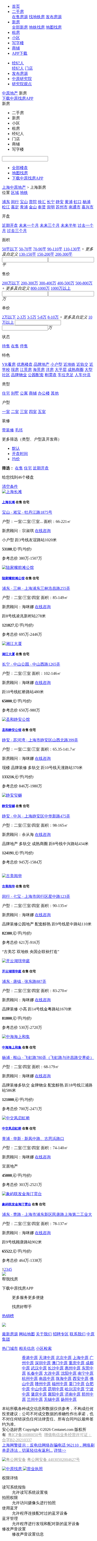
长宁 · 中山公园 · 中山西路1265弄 (31, 664)
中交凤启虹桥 (11, 1128)
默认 (16, 448)
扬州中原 (69, 1399)
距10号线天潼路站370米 (62, 768)
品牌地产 (41, 364)
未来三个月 (50, 225)
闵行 (15, 202)
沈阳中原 (69, 1373)
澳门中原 (60, 1363)
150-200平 (45, 254)
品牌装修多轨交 (16, 1085)
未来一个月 (29, 225)
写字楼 (18, 43)
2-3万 (21, 317)
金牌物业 (39, 1085)
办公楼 (44, 393)
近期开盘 (10, 225)
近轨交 (82, 364)
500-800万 (84, 283)
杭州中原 (30, 1378)
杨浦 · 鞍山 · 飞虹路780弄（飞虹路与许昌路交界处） (48, 1057)
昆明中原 (56, 1389)
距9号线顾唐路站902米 (22, 1242)
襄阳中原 (56, 1394)
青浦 (24, 207)
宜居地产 (10, 1166)
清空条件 (10, 486)
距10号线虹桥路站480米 (23, 692)
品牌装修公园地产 (18, 924)
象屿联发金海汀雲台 (16, 1204)
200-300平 (63, 254)
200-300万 (29, 283)
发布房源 (54, 17)
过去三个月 (17, 230)
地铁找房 (37, 27)
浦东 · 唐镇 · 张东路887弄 (24, 981)
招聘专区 (61, 1334)
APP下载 (19, 53)
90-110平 (54, 249)
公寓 (24, 393)
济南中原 (73, 1394)
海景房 (39, 369)
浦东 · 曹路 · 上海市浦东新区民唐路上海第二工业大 (47, 1214)
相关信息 (27, 1348)
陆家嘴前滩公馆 (13, 578)
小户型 (56, 364)
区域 (15, 192)
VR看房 (9, 364)
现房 (15, 369)
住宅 (6, 393)
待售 (6, 346)
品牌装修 (19, 768)
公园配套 (36, 375)
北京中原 (64, 1358)
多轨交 (34, 768)
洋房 (50, 369)
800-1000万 (40, 288)
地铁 (24, 192)
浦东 (6, 202)
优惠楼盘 (25, 364)
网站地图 (27, 1334)
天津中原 (47, 1358)
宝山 (24, 202)
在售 (15, 346)
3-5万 (31, 317)
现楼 (6, 768)
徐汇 (42, 202)
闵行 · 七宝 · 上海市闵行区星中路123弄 (36, 896)
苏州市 (62, 207)
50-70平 (25, 249)
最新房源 (10, 1334)
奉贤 (42, 207)
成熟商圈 (76, 369)
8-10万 (53, 317)
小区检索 (44, 1348)
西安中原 (81, 1378)
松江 (6, 207)
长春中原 (35, 1373)
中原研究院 (22, 79)
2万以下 (9, 317)
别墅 (15, 393)
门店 (29, 68)
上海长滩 (8, 502)
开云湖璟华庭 (11, 971)
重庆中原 (77, 1363)
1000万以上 (61, 288)
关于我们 (44, 1334)
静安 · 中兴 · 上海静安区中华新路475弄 (36, 816)
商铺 (16, 48)
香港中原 (30, 1358)
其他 (55, 393)
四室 (33, 411)
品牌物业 (19, 375)
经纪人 (18, 63)
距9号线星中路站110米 (72, 924)
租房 (16, 32)
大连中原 (52, 1373)
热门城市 (10, 1348)
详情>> (60, 1450)
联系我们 (78, 1334)
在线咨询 (43, 531)
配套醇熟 (43, 924)
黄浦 (69, 202)
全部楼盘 (20, 168)
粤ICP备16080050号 (25, 1435)
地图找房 (54, 27)
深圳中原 (43, 1363)
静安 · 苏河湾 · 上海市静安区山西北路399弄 (40, 740)
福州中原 (60, 1384)
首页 (16, 6)
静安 (60, 202)
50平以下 (10, 249)
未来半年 (69, 225)
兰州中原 (35, 1399)
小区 (16, 38)
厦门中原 (77, 1384)
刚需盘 (51, 375)
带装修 (8, 430)
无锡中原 (52, 1399)
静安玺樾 (8, 806)
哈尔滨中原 (75, 1389)
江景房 (26, 369)
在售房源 (20, 17)
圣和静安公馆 (11, 730)
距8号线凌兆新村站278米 (24, 616)
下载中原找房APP (17, 98)
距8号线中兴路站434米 (69, 844)
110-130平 (72, 249)
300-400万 (47, 283)
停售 (24, 346)
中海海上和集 (11, 1047)
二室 (15, 411)
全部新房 (20, 27)
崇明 (51, 207)
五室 (42, 411)
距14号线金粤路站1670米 (50, 1009)
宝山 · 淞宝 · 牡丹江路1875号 (27, 512)
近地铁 (69, 364)
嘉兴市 (88, 207)
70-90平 (39, 249)
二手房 (18, 11)
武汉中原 (39, 1368)
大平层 (61, 369)
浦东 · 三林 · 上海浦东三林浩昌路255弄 (36, 588)
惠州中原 (73, 1368)
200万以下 (11, 283)
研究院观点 (22, 84)
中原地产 (10, 93)
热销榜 (8, 1316)
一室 (6, 411)
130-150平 (27, 254)
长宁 (51, 202)
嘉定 (15, 207)
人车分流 (83, 375)
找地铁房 (37, 17)
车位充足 (66, 375)
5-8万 (42, 317)
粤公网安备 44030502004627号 (53, 1459)
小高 (23, 1009)
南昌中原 (47, 1378)
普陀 (33, 202)
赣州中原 (43, 1384)
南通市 (75, 207)
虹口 (78, 202)
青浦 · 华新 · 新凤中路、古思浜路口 (33, 1138)
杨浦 (87, 202)
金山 (33, 207)
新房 (16, 22)
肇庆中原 (39, 1394)
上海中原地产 (14, 187)
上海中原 (81, 1358)
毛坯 (19, 430)
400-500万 (65, 283)
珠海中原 (64, 1378)
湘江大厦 (8, 654)
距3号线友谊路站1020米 (36, 540)
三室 (24, 411)
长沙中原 (56, 1368)
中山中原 (39, 1389)
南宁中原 (86, 1373)
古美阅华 (8, 886)
